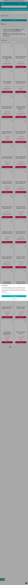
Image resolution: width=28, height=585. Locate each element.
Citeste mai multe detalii (7, 293)
